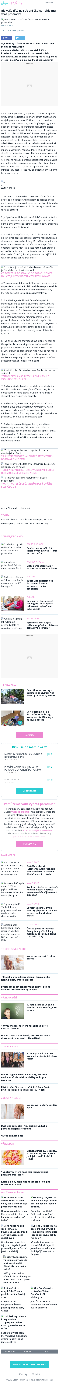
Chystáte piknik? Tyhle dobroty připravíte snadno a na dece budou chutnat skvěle (42, 911)
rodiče (21, 519)
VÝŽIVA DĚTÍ (7, 1143)
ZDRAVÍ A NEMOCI (11, 1097)
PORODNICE (29, 843)
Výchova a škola (35, 561)
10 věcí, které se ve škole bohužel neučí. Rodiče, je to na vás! (42, 1007)
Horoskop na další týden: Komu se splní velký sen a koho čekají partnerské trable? (14, 1216)
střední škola (8, 523)
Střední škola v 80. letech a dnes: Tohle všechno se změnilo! (25, 378)
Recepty (47, 1351)
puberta (20, 523)
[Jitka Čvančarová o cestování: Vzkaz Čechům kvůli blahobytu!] (44, 1297)
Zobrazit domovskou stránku (29, 1364)
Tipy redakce (8, 684)
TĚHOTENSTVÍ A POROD (13, 949)
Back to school (35, 544)
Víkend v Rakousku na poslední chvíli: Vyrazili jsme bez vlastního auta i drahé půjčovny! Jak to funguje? (43, 1248)
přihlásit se (49, 2)
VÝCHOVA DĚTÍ (9, 997)
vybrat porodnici (20, 811)
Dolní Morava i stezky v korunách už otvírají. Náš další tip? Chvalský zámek (41, 693)
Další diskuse (29, 790)
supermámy (42, 523)
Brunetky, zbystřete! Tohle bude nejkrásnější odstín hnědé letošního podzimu (43, 1216)
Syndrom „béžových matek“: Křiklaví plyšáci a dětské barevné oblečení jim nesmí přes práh (42, 891)
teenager (38, 519)
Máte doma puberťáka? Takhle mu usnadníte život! (42, 567)
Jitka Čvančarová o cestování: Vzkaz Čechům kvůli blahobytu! (44, 1304)
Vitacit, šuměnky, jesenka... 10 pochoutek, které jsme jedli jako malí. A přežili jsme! (42, 1154)
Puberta (31, 576)
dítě (3, 519)
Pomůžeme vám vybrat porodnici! (29, 804)
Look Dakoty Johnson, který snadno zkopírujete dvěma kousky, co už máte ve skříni (14, 1337)
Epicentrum (33, 618)
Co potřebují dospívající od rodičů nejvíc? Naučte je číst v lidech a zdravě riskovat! (26, 275)
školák (28, 519)
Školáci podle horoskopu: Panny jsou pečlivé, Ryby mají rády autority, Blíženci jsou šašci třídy (42, 932)
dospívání (30, 523)
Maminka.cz (8, 855)
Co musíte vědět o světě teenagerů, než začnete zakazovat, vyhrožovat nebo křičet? (40, 604)
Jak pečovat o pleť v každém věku (42, 1106)
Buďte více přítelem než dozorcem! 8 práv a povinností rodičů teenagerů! (40, 584)
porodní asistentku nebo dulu (29, 836)
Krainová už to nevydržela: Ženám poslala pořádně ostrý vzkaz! (12, 1306)
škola (14, 519)
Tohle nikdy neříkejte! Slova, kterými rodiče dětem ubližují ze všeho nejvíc (27, 471)
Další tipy (29, 734)
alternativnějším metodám (37, 830)
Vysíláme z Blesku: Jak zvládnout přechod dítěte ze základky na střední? (42, 625)
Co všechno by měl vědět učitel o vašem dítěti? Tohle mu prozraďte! (42, 551)
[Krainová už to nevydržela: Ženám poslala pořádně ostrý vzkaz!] (14, 1297)
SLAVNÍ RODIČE (9, 1046)
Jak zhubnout (10, 1351)
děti (8, 519)
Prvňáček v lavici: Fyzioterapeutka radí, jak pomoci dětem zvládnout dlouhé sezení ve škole (41, 870)
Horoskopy (28, 1351)
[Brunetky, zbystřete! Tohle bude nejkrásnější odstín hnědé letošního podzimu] (44, 1206)
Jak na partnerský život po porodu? (41, 957)
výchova (48, 519)
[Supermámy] (12, 5)
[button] (56, 2)
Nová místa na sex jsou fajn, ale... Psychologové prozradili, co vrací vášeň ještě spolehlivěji (14, 1247)
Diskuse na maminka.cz (29, 747)
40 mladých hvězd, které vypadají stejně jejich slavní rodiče (42, 1056)
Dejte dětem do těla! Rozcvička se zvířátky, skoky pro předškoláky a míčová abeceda (40, 715)
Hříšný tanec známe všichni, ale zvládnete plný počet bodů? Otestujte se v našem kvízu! (17, 1278)
